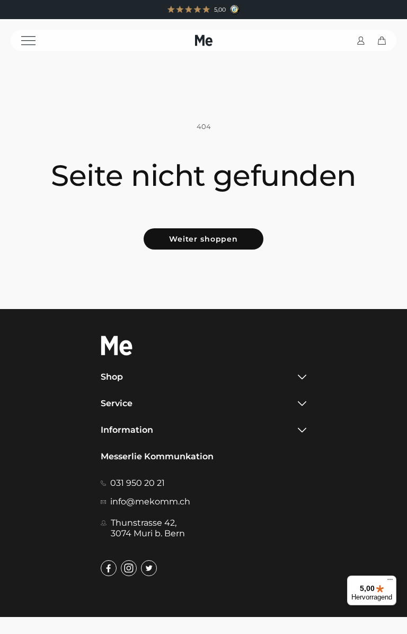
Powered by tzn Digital (273, 618)
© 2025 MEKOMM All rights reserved (153, 618)
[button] (35, 40)
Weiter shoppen (203, 239)
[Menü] (390, 582)
